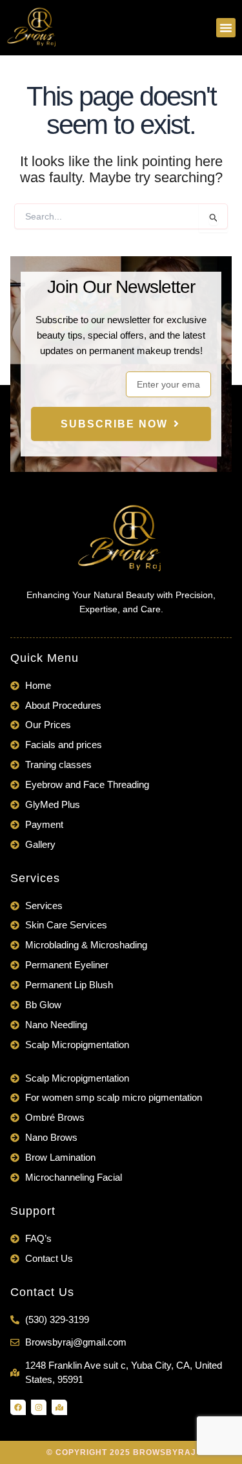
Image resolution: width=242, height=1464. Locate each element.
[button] (226, 27)
